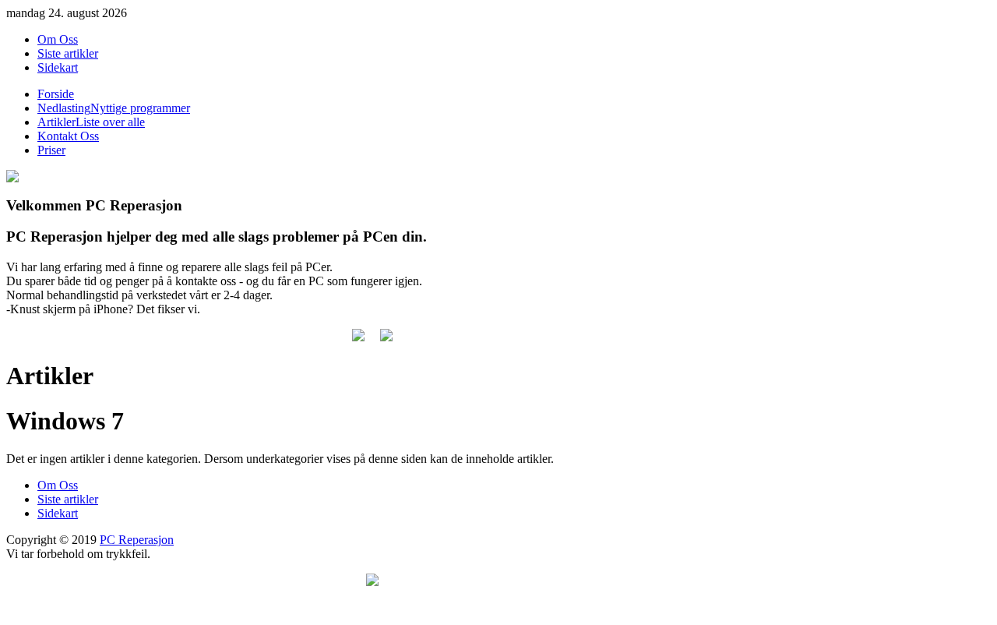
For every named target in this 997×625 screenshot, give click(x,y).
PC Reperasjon (137, 539)
